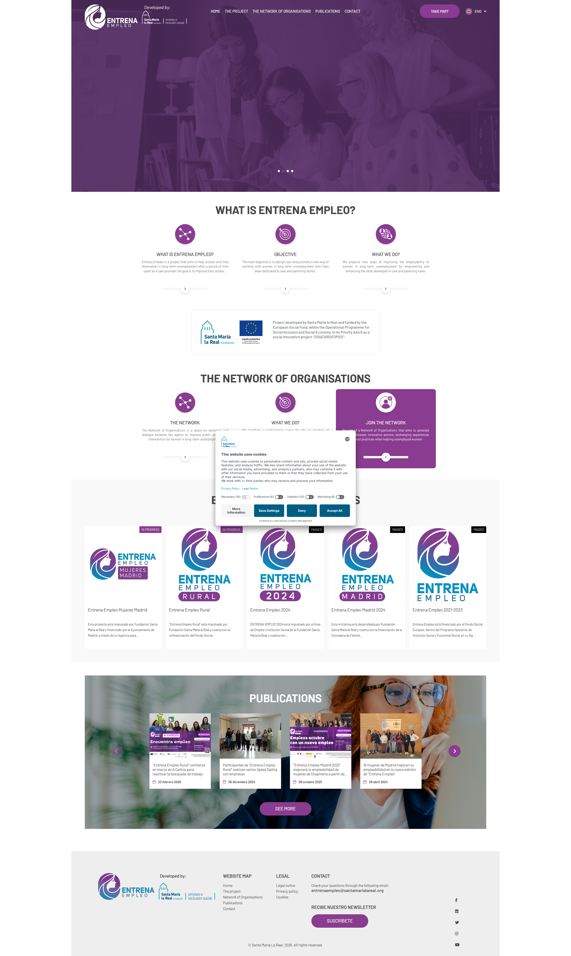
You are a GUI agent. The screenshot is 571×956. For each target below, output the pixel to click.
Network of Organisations (243, 897)
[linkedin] (456, 911)
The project (236, 11)
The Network (185, 422)
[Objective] (285, 288)
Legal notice (285, 885)
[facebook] (456, 900)
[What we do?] (385, 288)
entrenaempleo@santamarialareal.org (347, 890)
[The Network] (185, 457)
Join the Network (386, 422)
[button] (279, 171)
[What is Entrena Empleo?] (185, 288)
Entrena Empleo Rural (189, 609)
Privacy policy (287, 891)
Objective (285, 254)
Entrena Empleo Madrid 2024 (358, 609)
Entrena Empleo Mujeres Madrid (117, 609)
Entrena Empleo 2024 (270, 609)
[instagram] (456, 933)
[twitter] (457, 922)
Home (215, 11)
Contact (352, 11)
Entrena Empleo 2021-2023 (438, 609)
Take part (440, 11)
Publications (327, 11)
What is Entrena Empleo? (185, 254)
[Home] (111, 17)
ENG (478, 11)
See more (285, 808)
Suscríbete (340, 920)
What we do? (386, 254)
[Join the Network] (385, 457)
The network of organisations (281, 11)
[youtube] (457, 944)
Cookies (282, 897)
